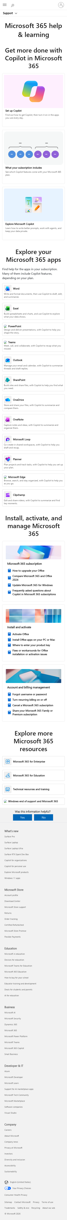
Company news (11, 1141)
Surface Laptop (11, 842)
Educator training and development (20, 983)
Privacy (36, 1202)
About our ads (48, 1207)
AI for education (11, 995)
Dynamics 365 (10, 1024)
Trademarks (9, 1207)
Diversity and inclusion (14, 1159)
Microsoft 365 (10, 1030)
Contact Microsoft (22, 1202)
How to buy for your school (16, 977)
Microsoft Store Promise (15, 930)
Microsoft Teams (12, 1042)
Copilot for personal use (15, 866)
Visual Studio (10, 1112)
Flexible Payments (12, 936)
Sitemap (8, 1202)
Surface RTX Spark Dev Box (16, 854)
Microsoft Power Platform (15, 1036)
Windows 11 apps (12, 878)
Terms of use (47, 1202)
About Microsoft (11, 1135)
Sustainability (10, 1171)
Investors (8, 1153)
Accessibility (10, 1165)
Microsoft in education (14, 953)
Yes (22, 817)
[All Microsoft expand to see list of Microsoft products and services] (4, 5)
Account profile (11, 895)
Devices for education (14, 959)
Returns (8, 913)
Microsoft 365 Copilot (14, 1048)
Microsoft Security (12, 1018)
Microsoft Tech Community (16, 1095)
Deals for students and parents (18, 989)
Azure (7, 1071)
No (44, 817)
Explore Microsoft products (16, 872)
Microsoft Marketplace (14, 1100)
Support (8, 13)
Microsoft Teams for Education (18, 965)
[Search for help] (13, 5)
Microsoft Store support (15, 907)
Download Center (12, 901)
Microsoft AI (9, 1012)
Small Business (11, 1054)
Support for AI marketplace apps (19, 1089)
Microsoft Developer (13, 1077)
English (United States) (20, 1182)
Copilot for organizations (15, 860)
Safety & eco (23, 1207)
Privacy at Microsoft (13, 1147)
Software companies (13, 1106)
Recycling (35, 1207)
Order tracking (10, 919)
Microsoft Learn (11, 1083)
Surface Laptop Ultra (13, 848)
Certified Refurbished (14, 924)
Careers (8, 1129)
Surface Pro (9, 836)
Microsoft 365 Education (15, 971)
